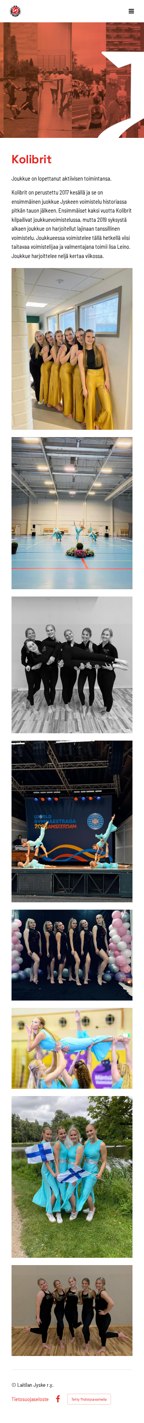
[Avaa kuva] (72, 349)
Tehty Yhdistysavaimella (89, 1399)
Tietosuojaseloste (30, 1399)
